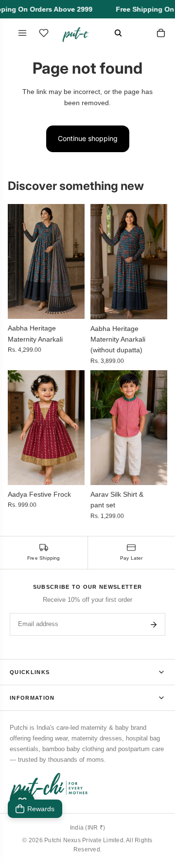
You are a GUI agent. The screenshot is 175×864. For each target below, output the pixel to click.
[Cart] (161, 33)
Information (32, 698)
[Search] (118, 33)
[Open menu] (22, 33)
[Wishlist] (43, 33)
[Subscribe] (153, 624)
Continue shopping (88, 138)
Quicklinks (30, 672)
